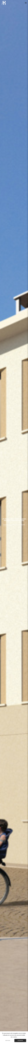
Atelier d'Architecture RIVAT (14, 525)
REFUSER (7, 1040)
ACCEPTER (20, 1040)
